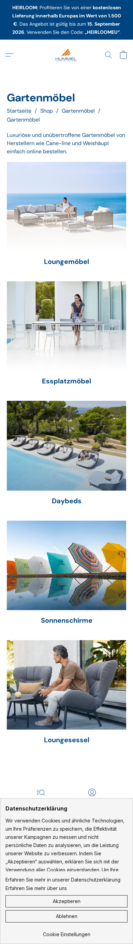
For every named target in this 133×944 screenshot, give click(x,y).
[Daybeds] (66, 445)
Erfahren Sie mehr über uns (36, 888)
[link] (66, 932)
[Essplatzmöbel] (66, 326)
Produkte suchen (41, 802)
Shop (46, 110)
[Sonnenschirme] (66, 565)
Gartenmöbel (78, 110)
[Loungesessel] (66, 685)
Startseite (19, 110)
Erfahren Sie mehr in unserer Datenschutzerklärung (62, 880)
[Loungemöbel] (66, 206)
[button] (66, 55)
